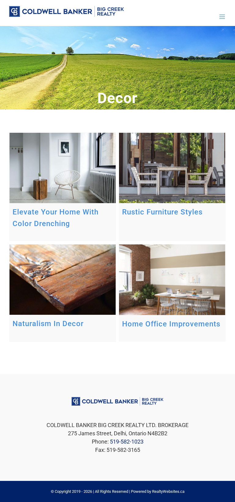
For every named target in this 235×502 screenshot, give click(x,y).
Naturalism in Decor (48, 323)
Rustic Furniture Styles (162, 212)
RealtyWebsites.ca (168, 491)
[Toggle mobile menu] (222, 16)
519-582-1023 (127, 441)
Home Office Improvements (171, 324)
